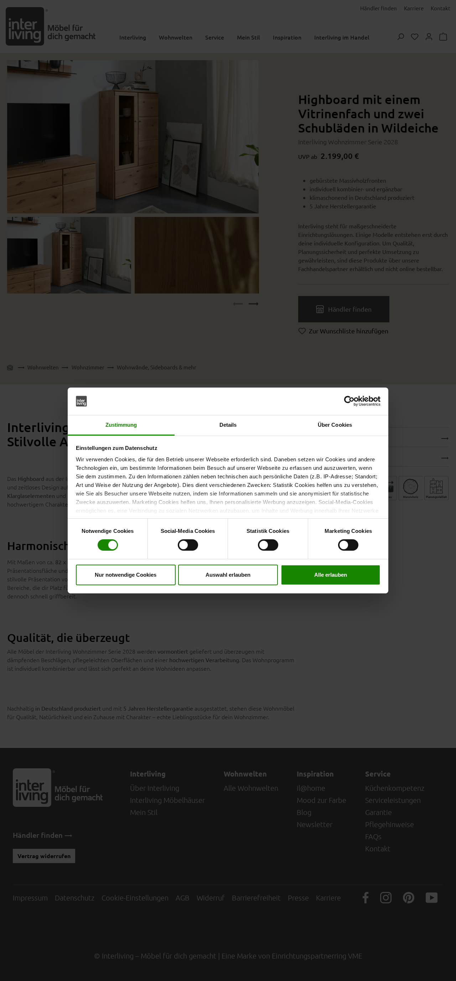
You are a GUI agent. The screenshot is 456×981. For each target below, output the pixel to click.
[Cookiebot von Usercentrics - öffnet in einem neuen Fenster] (349, 401)
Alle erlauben (330, 575)
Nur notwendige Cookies (125, 575)
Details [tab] (228, 425)
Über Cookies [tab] (335, 425)
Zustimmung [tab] (121, 425)
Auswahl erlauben (228, 575)
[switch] (188, 545)
